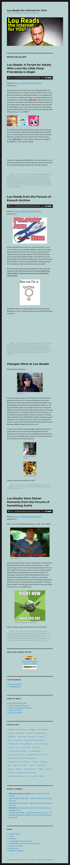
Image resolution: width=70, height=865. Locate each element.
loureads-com (44, 762)
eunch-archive (36, 345)
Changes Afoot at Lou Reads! (28, 364)
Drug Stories (27, 631)
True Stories (16, 176)
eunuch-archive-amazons (32, 346)
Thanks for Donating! (16, 851)
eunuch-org (10, 348)
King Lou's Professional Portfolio (20, 708)
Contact (11, 836)
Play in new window (20, 83)
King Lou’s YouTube (15, 713)
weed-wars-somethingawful (19, 638)
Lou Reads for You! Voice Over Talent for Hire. (24, 843)
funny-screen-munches (22, 486)
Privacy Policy (13, 848)
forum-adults (10, 177)
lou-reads (44, 177)
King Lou (12, 174)
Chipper (11, 803)
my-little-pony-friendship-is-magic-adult (18, 181)
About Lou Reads (14, 834)
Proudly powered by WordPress (44, 860)
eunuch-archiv (11, 346)
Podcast (9, 186)
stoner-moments (24, 637)
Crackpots (27, 174)
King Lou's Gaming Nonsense (19, 705)
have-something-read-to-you (34, 740)
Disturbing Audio (26, 345)
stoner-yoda (40, 637)
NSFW (43, 343)
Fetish (32, 174)
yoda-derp (30, 638)
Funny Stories (38, 174)
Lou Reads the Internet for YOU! (27, 10)
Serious (25, 350)
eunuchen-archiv (27, 348)
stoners (46, 637)
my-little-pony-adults (44, 179)
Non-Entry (17, 765)
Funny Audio (30, 633)
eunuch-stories (18, 348)
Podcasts (9, 176)
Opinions (32, 765)
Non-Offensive (47, 174)
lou (17, 747)
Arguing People (43, 729)
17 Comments (16, 186)
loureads (34, 762)
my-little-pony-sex (18, 185)
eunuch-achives (44, 345)
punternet (26, 635)
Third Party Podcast (32, 352)
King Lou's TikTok (15, 684)
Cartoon (23, 176)
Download (31, 83)
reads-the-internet (30, 769)
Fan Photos (12, 839)
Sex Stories (10, 345)
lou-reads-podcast (34, 751)
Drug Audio (15, 633)
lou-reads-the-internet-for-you (35, 754)
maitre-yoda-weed (12, 635)
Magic (10, 765)
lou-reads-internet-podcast (17, 751)
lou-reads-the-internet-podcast (18, 762)
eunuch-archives (43, 346)
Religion (41, 769)
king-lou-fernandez (41, 744)
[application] (30, 77)
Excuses (41, 737)
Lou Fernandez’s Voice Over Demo (20, 841)
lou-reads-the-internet (15, 754)
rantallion (18, 769)
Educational (34, 343)
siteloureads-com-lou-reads (37, 635)
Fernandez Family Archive (18, 703)
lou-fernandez (33, 486)
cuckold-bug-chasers (43, 176)
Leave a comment (17, 488)
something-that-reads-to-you (18, 776)
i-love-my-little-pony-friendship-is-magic (30, 177)
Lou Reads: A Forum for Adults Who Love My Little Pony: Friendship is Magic (29, 68)
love (37, 179)
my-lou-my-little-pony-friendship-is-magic (35, 185)
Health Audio (36, 348)
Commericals (19, 733)
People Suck (18, 350)
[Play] (9, 78)
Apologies (32, 729)
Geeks (16, 177)
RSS (15, 85)
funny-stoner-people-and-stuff (42, 633)
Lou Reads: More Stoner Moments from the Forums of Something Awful (28, 502)
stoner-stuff (33, 637)
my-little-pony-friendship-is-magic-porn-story (23, 183)
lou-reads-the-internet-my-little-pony (25, 179)
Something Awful (14, 687)
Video (42, 776)
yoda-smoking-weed (32, 640)
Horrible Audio (44, 348)
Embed (39, 83)
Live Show (11, 747)
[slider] (49, 77)
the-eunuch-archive (21, 352)
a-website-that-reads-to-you (17, 729)
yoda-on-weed (38, 638)
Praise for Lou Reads (16, 846)
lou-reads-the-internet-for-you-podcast (21, 758)
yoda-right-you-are (20, 640)
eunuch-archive (19, 346)
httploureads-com (26, 744)
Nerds (49, 185)
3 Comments (42, 640)
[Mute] (46, 78)
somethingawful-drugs (13, 637)
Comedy (28, 176)
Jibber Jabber (28, 485)
